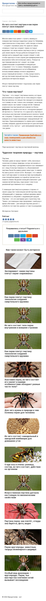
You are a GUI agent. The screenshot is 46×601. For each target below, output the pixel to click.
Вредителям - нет (11, 3)
